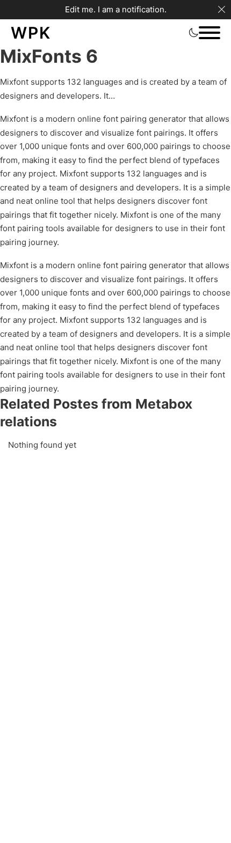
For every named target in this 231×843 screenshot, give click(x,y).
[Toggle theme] (193, 32)
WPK (31, 32)
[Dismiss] (221, 9)
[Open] (209, 32)
